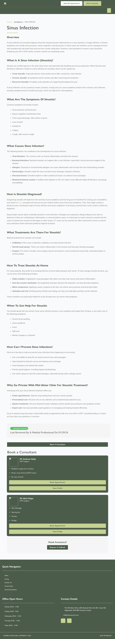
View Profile (57, 488)
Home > (10, 22)
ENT (20, 203)
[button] (109, 10)
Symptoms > (18, 22)
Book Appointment (57, 482)
